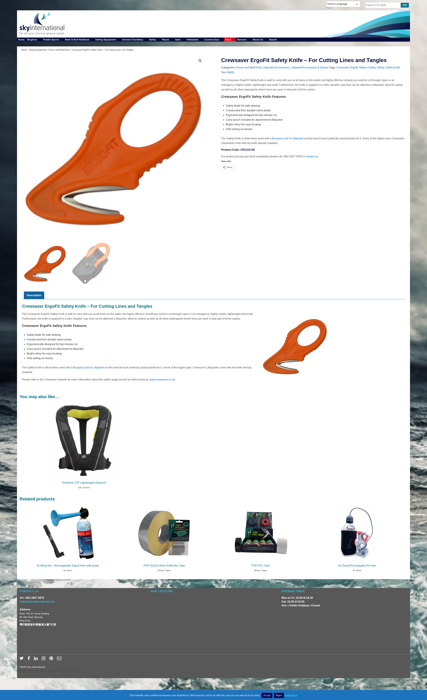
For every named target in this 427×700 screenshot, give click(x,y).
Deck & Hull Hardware (77, 39)
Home (21, 39)
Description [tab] (34, 295)
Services (242, 39)
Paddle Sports (51, 39)
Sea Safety (227, 72)
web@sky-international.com (37, 601)
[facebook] (30, 659)
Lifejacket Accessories (276, 67)
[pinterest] (52, 659)
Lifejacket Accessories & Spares (310, 67)
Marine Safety (367, 67)
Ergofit (354, 67)
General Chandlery (132, 39)
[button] (200, 61)
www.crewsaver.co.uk (162, 379)
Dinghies (32, 39)
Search (273, 39)
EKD (75, 670)
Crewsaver (342, 67)
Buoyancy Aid (280, 138)
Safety (152, 39)
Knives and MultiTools (59, 50)
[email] (59, 659)
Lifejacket (297, 138)
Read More (291, 695)
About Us (258, 39)
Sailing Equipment (105, 39)
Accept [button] (267, 695)
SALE (228, 39)
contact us (312, 156)
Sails (178, 39)
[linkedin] (36, 659)
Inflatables (192, 39)
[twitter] (22, 659)
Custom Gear (211, 39)
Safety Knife (392, 67)
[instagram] (44, 659)
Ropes (165, 39)
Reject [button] (279, 695)
